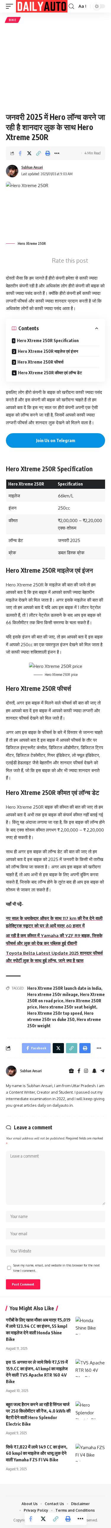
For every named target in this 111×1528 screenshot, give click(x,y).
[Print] (48, 153)
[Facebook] (79, 1071)
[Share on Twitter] (29, 153)
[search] (71, 6)
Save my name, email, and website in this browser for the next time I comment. (56, 1267)
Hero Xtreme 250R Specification (48, 340)
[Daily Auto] (41, 6)
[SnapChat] (94, 1071)
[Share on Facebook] (20, 153)
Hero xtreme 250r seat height (67, 1006)
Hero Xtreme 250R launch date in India (64, 988)
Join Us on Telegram (55, 440)
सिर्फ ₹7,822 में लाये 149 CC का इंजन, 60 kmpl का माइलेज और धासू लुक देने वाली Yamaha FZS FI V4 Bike (36, 1453)
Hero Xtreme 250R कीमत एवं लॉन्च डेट (50, 372)
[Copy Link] (38, 153)
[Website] (71, 1071)
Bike (13, 20)
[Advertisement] (55, 67)
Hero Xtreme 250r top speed (54, 1013)
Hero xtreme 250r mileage (52, 994)
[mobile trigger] (11, 6)
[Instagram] (86, 1071)
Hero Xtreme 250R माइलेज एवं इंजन (48, 351)
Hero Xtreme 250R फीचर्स (40, 361)
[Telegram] (102, 1071)
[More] (57, 153)
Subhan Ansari (32, 167)
